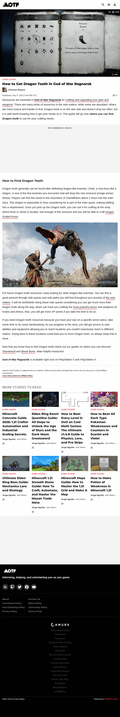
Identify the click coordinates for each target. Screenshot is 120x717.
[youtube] (34, 587)
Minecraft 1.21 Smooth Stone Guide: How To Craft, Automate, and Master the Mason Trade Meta (45, 490)
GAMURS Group (111, 699)
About (5, 599)
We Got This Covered (60, 654)
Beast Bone (28, 351)
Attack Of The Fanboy (60, 642)
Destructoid (60, 658)
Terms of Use (35, 611)
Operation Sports (60, 671)
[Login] (115, 5)
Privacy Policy (9, 611)
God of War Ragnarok (47, 99)
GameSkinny (60, 667)
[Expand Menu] (109, 5)
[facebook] (27, 587)
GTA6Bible (60, 691)
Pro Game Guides (60, 630)
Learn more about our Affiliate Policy (17, 376)
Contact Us (34, 599)
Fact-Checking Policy (13, 607)
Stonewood (9, 351)
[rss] (5, 587)
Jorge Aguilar (9, 439)
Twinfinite (60, 634)
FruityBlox (60, 683)
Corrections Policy (12, 603)
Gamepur (60, 638)
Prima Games (60, 646)
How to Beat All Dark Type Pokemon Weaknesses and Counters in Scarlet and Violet (104, 426)
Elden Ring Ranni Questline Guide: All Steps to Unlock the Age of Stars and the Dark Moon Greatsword (45, 426)
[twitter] (19, 587)
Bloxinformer (60, 687)
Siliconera (60, 650)
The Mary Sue (60, 675)
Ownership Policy (37, 607)
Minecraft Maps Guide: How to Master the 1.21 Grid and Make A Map (74, 486)
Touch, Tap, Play (60, 679)
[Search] (103, 5)
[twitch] (12, 587)
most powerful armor (85, 307)
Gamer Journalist (60, 663)
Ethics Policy (35, 603)
